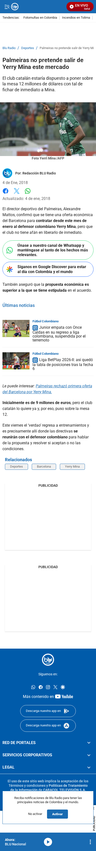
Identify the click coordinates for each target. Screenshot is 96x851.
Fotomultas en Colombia (40, 18)
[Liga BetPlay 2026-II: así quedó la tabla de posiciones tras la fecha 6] (16, 360)
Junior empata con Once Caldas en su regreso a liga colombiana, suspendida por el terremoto (59, 333)
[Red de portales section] (89, 742)
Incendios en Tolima (76, 18)
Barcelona (44, 466)
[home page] (48, 660)
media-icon (48, 842)
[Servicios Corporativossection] (89, 755)
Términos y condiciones (27, 785)
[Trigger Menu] (6, 7)
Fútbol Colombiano (45, 321)
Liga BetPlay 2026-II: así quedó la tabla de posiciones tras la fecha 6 (62, 364)
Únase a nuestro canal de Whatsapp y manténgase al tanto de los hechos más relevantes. (52, 250)
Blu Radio (9, 48)
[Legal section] (89, 767)
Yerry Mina (72, 466)
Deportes (27, 48)
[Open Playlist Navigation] (90, 841)
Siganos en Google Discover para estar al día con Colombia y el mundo (51, 269)
